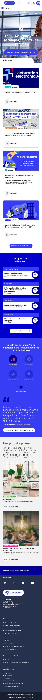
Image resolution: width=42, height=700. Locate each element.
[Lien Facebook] (16, 583)
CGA (23, 696)
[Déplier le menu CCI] (19, 2)
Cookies (31, 697)
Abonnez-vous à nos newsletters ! (16, 571)
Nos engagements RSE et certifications (14, 683)
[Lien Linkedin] (25, 583)
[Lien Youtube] (34, 583)
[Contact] (38, 3)
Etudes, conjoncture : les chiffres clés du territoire (17, 662)
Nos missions (8, 675)
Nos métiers (8, 678)
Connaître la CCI (8, 669)
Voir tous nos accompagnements (19, 53)
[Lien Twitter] (7, 583)
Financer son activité (10, 628)
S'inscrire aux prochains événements (14, 659)
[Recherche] (29, 3)
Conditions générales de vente (12, 696)
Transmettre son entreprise (11, 633)
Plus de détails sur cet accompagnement (17, 431)
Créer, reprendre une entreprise (12, 625)
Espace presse (8, 673)
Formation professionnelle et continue (14, 646)
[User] (34, 3)
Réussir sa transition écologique (13, 630)
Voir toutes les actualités (19, 246)
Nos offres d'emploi (10, 681)
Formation (6, 640)
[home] (9, 3)
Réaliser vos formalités (10, 622)
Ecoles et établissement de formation (14, 644)
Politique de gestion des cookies (17, 697)
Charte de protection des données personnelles (20, 694)
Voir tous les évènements (19, 331)
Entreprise (6, 619)
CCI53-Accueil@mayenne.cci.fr (13, 603)
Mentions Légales (31, 696)
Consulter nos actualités (11, 656)
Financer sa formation (10, 649)
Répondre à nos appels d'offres (12, 686)
